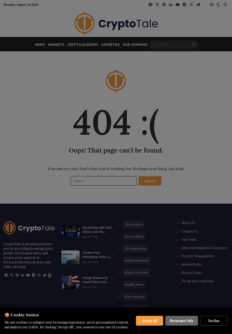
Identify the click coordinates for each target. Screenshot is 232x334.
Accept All (149, 321)
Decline (214, 321)
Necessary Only (181, 321)
